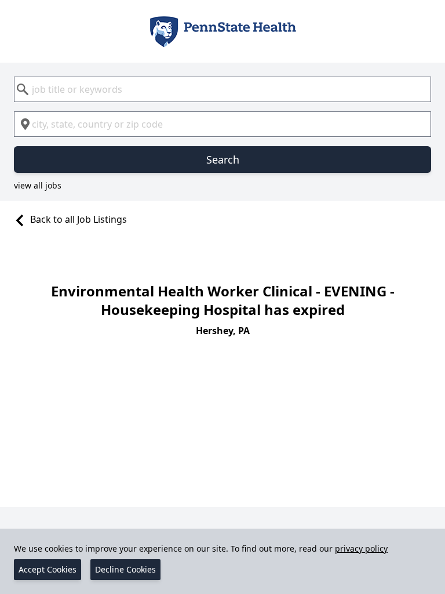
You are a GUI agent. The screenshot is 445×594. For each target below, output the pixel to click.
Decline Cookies (125, 569)
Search (222, 159)
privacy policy (361, 548)
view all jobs (37, 185)
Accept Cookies (47, 569)
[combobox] (222, 89)
